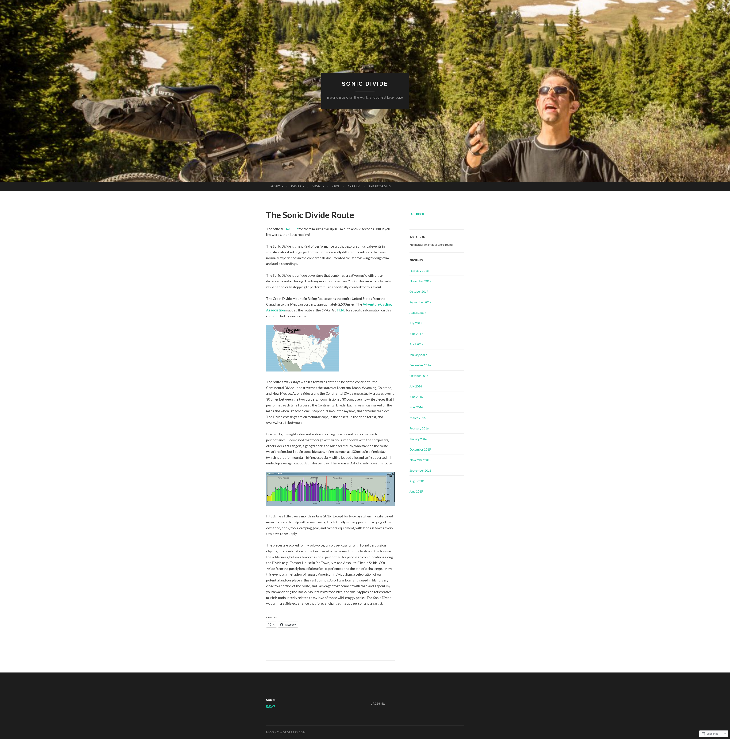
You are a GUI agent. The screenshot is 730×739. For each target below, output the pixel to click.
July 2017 (415, 323)
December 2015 (420, 449)
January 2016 (418, 439)
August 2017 (417, 312)
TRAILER (291, 229)
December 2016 (420, 365)
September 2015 (420, 470)
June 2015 (416, 491)
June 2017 (416, 333)
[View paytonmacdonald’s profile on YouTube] (273, 706)
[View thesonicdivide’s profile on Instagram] (270, 706)
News (335, 186)
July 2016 (415, 386)
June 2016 (416, 396)
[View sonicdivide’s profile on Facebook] (267, 706)
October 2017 (418, 291)
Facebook (416, 214)
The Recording (380, 186)
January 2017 (418, 354)
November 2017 (420, 281)
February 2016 (419, 428)
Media (316, 186)
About (275, 186)
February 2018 (419, 270)
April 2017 (416, 344)
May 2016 (416, 407)
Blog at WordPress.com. (286, 732)
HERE (341, 310)
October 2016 (418, 375)
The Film (354, 186)
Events (296, 186)
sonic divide (365, 83)
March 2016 (417, 418)
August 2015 (417, 481)
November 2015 (420, 460)
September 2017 (420, 302)
